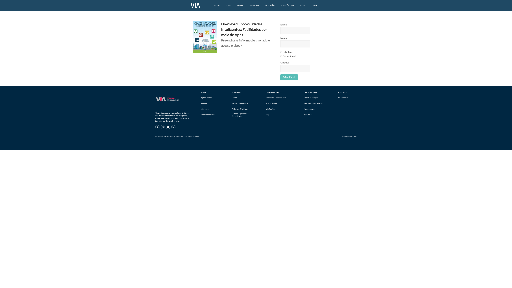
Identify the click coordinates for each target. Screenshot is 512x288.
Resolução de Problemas (313, 103)
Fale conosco (343, 98)
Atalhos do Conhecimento (276, 98)
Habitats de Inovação (240, 103)
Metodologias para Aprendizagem (239, 115)
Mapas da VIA (271, 103)
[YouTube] (168, 127)
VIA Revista (270, 109)
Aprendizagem (309, 109)
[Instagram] (163, 127)
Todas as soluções (311, 98)
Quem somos (206, 98)
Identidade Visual (208, 115)
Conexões (205, 109)
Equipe (204, 103)
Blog (267, 115)
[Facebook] (157, 127)
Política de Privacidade (349, 136)
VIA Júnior (308, 115)
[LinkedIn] (173, 127)
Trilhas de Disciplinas (240, 109)
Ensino (234, 98)
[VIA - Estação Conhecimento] (195, 5)
